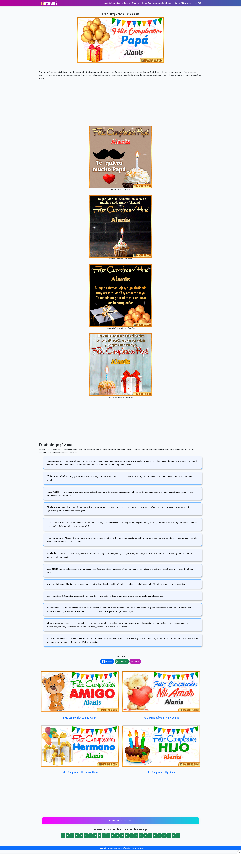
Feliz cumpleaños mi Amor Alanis (161, 717)
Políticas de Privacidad (129, 848)
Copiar (136, 661)
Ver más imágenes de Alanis (120, 821)
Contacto (140, 848)
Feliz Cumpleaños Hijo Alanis (161, 772)
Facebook (109, 661)
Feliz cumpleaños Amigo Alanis (80, 717)
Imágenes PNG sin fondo (182, 3)
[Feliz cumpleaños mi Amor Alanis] (161, 691)
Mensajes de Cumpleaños (162, 3)
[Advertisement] (120, 107)
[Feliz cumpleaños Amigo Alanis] (80, 691)
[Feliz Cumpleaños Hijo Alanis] (161, 746)
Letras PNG (197, 3)
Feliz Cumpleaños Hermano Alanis (80, 772)
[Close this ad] (239, 852)
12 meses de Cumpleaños (141, 3)
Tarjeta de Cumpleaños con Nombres (117, 3)
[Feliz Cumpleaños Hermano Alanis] (80, 746)
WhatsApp (123, 661)
